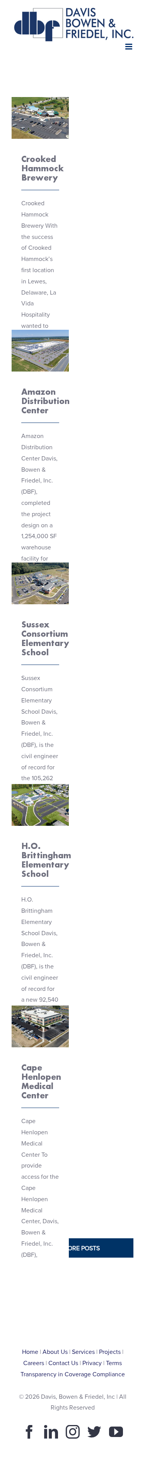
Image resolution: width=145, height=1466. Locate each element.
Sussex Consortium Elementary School (45, 638)
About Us (55, 1352)
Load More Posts (73, 1248)
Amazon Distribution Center (40, 330)
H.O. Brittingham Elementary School (46, 860)
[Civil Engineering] (40, 118)
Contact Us (63, 1363)
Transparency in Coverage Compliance (72, 1374)
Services (83, 1352)
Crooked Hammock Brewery (40, 97)
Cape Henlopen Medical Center (41, 1081)
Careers (33, 1363)
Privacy (92, 1363)
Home (30, 1352)
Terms (114, 1363)
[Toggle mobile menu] (129, 47)
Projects (110, 1352)
